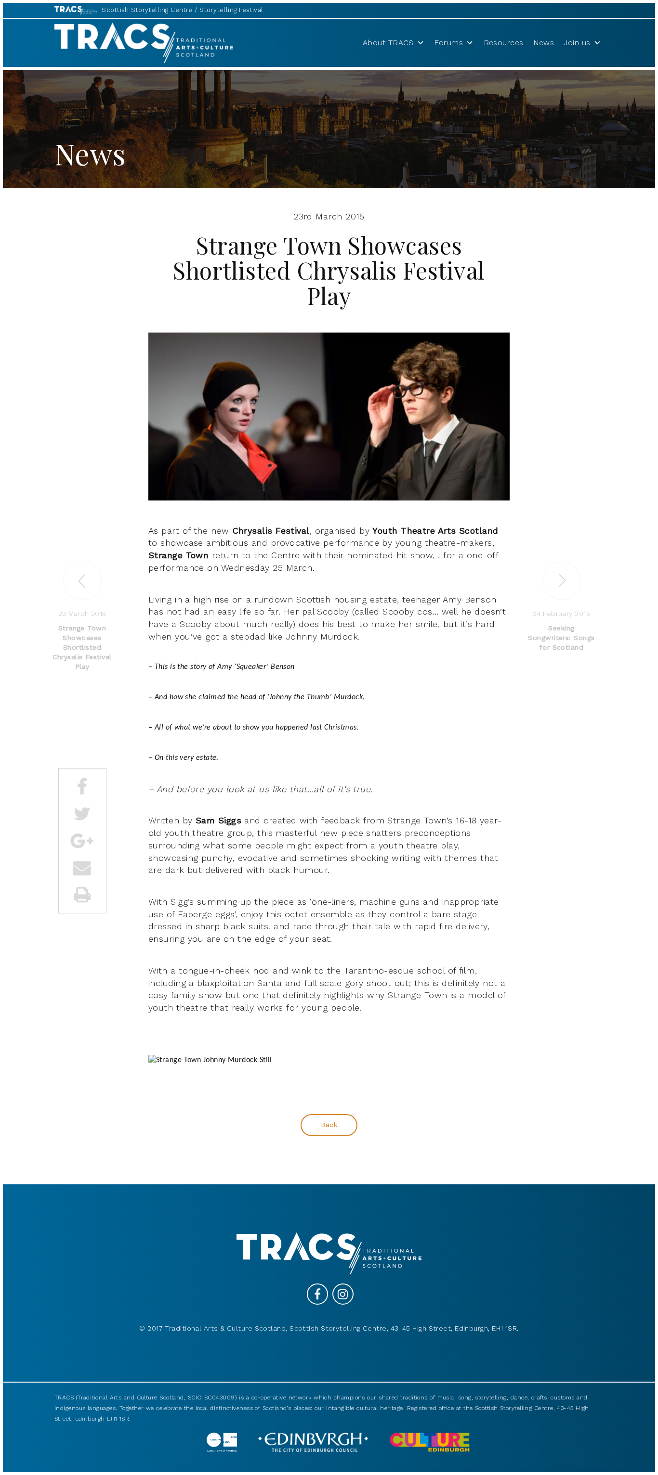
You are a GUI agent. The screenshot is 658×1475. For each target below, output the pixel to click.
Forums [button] (448, 42)
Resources (504, 42)
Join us (577, 42)
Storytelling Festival (231, 9)
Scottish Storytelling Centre (147, 9)
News (543, 42)
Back (329, 1125)
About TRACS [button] (388, 42)
